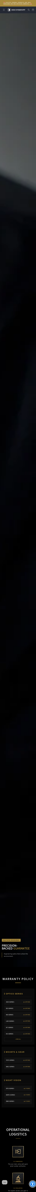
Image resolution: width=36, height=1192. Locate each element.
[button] (4, 10)
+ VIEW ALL (18, 1039)
